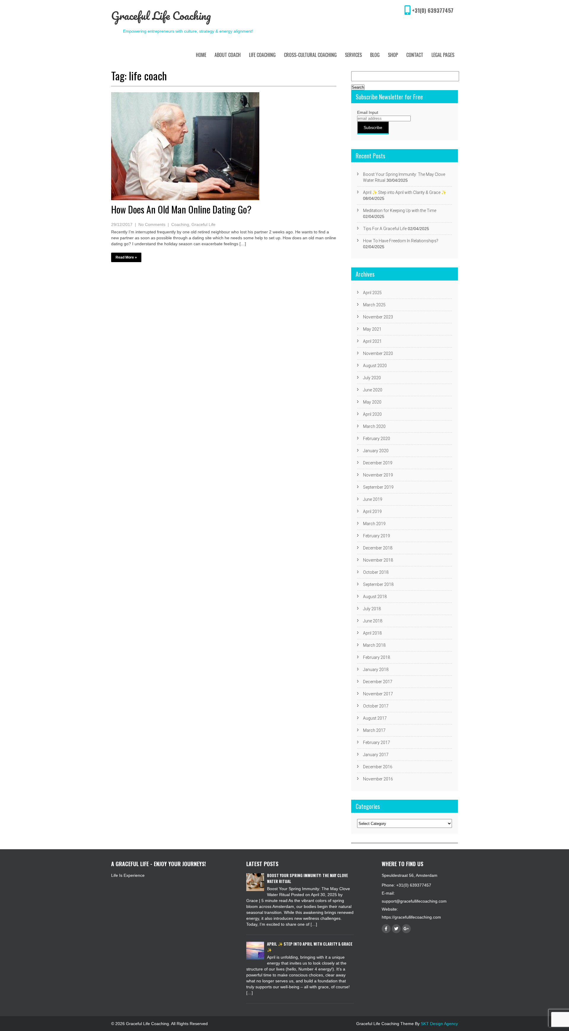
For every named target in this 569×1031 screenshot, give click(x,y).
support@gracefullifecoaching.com (414, 901)
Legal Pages (442, 54)
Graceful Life (203, 224)
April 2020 (372, 414)
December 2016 (377, 766)
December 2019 (377, 462)
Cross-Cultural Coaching (310, 54)
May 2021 (372, 329)
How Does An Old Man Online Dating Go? (181, 209)
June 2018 (372, 621)
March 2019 (374, 523)
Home (201, 54)
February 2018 (376, 657)
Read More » (126, 257)
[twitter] (396, 928)
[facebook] (386, 928)
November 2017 (378, 693)
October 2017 (376, 706)
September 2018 (378, 584)
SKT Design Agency (439, 1023)
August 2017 (375, 718)
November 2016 (378, 779)
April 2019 (372, 511)
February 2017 (376, 742)
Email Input (367, 112)
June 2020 (372, 390)
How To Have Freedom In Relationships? (400, 240)
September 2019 (378, 487)
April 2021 (372, 341)
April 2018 (372, 633)
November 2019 (378, 475)
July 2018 (372, 608)
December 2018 (377, 548)
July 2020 (372, 377)
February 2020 (376, 438)
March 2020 (374, 426)
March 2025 (374, 304)
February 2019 (376, 535)
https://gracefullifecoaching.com (411, 917)
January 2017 (376, 754)
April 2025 (372, 292)
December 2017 (377, 681)
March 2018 (374, 645)
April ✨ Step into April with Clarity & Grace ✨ (404, 192)
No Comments (151, 224)
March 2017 (374, 730)
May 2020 (372, 402)
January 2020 (376, 450)
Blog (375, 54)
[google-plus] (406, 928)
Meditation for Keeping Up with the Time (399, 210)
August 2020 (375, 365)
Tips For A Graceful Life (385, 228)
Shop (393, 54)
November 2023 (378, 317)
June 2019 (372, 499)
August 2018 (375, 596)
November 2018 (378, 560)
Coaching (180, 224)
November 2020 (378, 353)
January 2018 (376, 669)
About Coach (228, 54)
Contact (414, 54)
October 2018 (376, 572)
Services (353, 54)
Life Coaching (262, 54)
